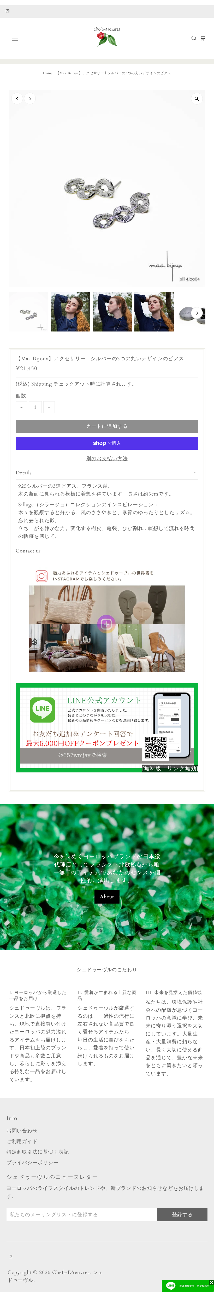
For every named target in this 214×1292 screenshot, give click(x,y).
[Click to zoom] (197, 98)
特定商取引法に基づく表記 (38, 1152)
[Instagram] (7, 11)
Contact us (28, 551)
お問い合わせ (22, 1130)
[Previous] (17, 98)
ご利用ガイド (22, 1141)
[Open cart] (202, 38)
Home (48, 73)
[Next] (30, 98)
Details (24, 472)
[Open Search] (194, 38)
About (107, 896)
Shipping (41, 384)
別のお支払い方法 (107, 458)
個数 (21, 395)
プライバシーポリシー (33, 1162)
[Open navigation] (32, 38)
